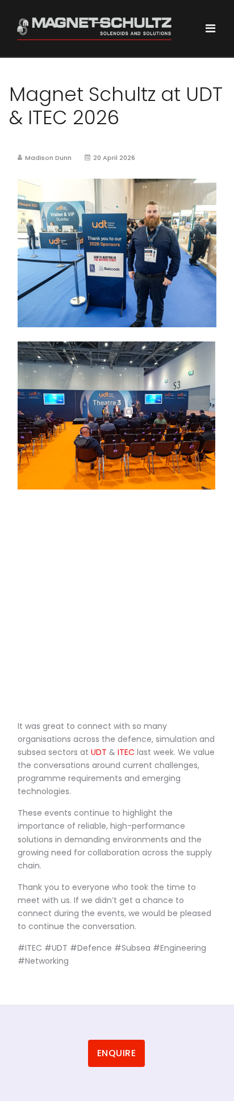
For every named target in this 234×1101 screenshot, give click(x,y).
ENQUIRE (116, 1053)
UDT (99, 752)
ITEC (126, 752)
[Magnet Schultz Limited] (94, 28)
